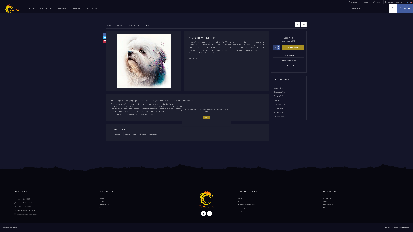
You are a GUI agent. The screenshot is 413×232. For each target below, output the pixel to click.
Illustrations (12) (279, 108)
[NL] (407, 2)
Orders (325, 201)
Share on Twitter (104, 37)
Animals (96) (278, 100)
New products (242, 211)
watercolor (153, 134)
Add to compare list (289, 61)
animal (127, 134)
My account (327, 198)
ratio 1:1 (118, 134)
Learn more (206, 121)
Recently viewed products (246, 204)
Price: (286, 37)
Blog (239, 201)
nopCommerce (13, 227)
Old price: (286, 41)
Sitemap (102, 198)
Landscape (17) (279, 104)
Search (392, 8)
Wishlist (325, 208)
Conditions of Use (105, 208)
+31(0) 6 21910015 (23, 199)
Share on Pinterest (104, 41)
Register (354, 2)
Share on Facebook (104, 34)
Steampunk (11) (279, 92)
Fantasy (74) (278, 88)
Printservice (242, 214)
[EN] (410, 2)
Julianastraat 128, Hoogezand (27, 214)
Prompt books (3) (280, 112)
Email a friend (289, 66)
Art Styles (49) (279, 116)
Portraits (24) (278, 96)
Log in (366, 2)
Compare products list (395, 2)
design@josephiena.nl (24, 206)
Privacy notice (104, 204)
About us (102, 201)
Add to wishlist (288, 55)
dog (134, 134)
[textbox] (369, 8)
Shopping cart (328, 204)
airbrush (142, 134)
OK (206, 117)
